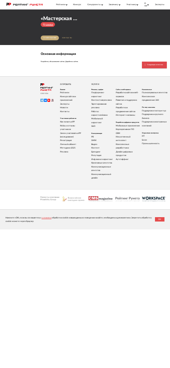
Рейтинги (64, 93)
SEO (93, 126)
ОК (159, 219)
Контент (95, 148)
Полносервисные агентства (154, 93)
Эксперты (159, 5)
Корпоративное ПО (125, 129)
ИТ (143, 136)
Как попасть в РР (67, 122)
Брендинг (95, 152)
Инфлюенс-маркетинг (102, 159)
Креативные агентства (101, 163)
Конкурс (77, 5)
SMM (93, 140)
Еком (144, 140)
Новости (64, 108)
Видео (94, 144)
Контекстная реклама (101, 100)
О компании (49, 38)
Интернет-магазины (125, 115)
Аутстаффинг (122, 159)
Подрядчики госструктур (154, 111)
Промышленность (150, 144)
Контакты (67, 38)
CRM (118, 133)
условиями (46, 218)
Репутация (96, 155)
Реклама (64, 152)
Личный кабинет (68, 144)
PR (92, 137)
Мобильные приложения (128, 126)
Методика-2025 (68, 148)
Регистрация (66, 140)
